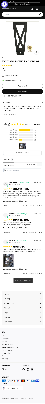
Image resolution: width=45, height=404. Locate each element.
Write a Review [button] (23, 153)
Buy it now (22, 91)
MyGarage (5, 359)
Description (6, 102)
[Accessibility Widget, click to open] (4, 4)
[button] (36, 206)
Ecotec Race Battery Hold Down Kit (15, 201)
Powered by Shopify (27, 398)
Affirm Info (5, 339)
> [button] (23, 280)
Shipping (4, 342)
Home (4, 58)
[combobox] (22, 14)
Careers (4, 356)
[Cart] (36, 9)
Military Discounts (8, 344)
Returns (4, 336)
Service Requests (7, 350)
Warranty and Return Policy (11, 347)
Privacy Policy (6, 353)
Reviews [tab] (7, 159)
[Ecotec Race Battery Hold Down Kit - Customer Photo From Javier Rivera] (22, 146)
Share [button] (8, 206)
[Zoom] (36, 52)
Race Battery (27, 106)
